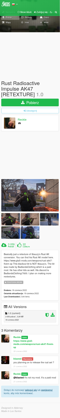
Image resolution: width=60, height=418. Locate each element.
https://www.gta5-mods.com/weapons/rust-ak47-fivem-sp (33, 344)
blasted (17, 358)
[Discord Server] (19, 123)
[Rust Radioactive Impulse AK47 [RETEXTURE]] (30, 195)
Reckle (22, 119)
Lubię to (26, 247)
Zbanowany (27, 359)
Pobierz (32, 102)
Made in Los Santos (11, 411)
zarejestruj (46, 390)
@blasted (18, 377)
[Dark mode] (51, 12)
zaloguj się (31, 390)
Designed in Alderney (12, 407)
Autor (24, 337)
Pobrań (11, 247)
